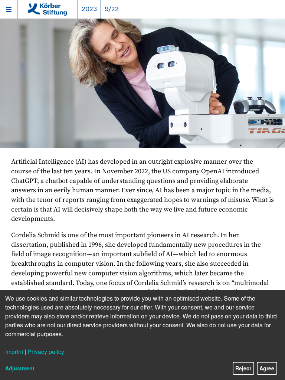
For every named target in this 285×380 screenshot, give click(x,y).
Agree (266, 368)
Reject (243, 368)
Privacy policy (45, 351)
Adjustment (20, 368)
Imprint (14, 351)
